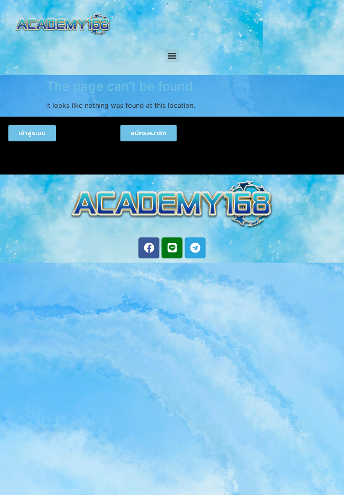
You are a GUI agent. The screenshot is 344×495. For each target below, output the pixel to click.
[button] (172, 56)
